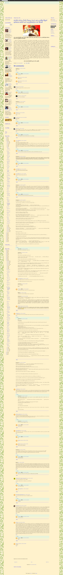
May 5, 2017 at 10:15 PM (22, 156)
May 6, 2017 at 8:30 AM (25, 150)
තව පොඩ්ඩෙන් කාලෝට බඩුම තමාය (8, 221)
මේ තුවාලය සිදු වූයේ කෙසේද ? (8, 173)
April (7, 347)
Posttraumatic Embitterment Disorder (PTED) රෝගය (8, 204)
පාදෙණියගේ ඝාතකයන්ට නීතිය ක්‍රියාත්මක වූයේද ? (8, 162)
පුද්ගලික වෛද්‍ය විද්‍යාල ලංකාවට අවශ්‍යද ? (8, 218)
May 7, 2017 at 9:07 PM (27, 494)
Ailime (31, 573)
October (8, 229)
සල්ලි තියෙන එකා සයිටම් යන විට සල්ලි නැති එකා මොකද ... (8, 195)
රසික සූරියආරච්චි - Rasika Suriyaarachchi (21, 478)
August (8, 227)
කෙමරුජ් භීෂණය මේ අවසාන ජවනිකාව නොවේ (8, 200)
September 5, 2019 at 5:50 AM (22, 543)
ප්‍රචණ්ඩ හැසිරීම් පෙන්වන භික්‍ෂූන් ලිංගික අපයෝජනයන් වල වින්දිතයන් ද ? (8, 75)
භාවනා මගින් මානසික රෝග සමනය (8, 167)
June (7, 267)
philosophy (52, 30)
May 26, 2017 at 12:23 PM (23, 505)
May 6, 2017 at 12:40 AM (22, 313)
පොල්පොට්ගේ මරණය (8, 183)
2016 (6, 139)
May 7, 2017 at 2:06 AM (21, 462)
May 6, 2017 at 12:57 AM (24, 414)
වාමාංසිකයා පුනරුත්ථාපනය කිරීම (8, 181)
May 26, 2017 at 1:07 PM (25, 516)
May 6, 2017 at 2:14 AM (25, 278)
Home (6, 133)
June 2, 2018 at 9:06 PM (23, 95)
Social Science (53, 33)
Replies (17, 72)
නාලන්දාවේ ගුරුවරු (10, 99)
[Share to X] (27, 63)
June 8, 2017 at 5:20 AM (22, 522)
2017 (6, 140)
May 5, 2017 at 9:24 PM (21, 128)
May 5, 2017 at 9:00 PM (21, 112)
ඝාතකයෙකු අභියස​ (8, 188)
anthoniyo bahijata (18, 414)
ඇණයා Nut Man (20, 278)
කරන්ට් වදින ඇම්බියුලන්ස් (8, 175)
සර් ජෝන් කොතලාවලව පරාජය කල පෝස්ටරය (10, 84)
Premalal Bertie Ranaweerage (20, 494)
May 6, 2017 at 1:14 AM (24, 252)
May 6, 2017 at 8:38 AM (25, 424)
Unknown (17, 112)
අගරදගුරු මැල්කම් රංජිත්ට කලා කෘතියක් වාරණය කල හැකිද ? (8, 153)
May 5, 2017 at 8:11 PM (20, 86)
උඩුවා (16, 86)
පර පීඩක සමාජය (8, 190)
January (8, 141)
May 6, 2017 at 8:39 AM (25, 436)
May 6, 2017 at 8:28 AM (25, 73)
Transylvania (19, 73)
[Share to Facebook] (28, 63)
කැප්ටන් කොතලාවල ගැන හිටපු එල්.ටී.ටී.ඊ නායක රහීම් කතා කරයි (10, 40)
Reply (16, 70)
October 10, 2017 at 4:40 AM (23, 77)
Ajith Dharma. (17, 505)
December (8, 231)
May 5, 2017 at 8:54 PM (22, 101)
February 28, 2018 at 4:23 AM (24, 440)
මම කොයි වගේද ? (18, 117)
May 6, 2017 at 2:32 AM (23, 430)
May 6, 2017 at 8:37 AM (25, 194)
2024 (6, 239)
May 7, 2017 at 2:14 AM (30, 478)
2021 (6, 255)
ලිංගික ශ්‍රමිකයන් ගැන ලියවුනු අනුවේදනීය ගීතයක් (8, 178)
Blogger (36, 573)
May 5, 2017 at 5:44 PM (22, 68)
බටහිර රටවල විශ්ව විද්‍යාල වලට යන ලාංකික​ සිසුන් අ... (8, 157)
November (8, 230)
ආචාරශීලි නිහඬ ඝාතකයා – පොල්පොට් (8, 148)
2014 (6, 137)
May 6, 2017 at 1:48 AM (24, 318)
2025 (6, 240)
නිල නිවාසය (8, 206)
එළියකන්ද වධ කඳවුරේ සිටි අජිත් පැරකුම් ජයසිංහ (10, 57)
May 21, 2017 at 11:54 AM (24, 296)
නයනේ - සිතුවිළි (18, 140)
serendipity (17, 313)
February (8, 349)
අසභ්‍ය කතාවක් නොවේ (8, 223)
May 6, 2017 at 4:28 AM (22, 449)
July (7, 266)
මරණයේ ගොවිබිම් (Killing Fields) (8, 170)
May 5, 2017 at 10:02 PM (23, 140)
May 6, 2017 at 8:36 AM (25, 179)
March (7, 348)
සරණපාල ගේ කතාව (8, 191)
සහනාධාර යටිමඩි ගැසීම (8, 210)
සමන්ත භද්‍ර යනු (8, 343)
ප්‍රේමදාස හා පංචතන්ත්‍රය (8, 159)
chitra (18, 77)
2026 (6, 241)
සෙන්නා (17, 128)
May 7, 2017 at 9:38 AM (25, 472)
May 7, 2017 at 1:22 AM (23, 292)
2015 (6, 138)
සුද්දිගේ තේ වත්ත (8, 198)
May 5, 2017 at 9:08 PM (24, 117)
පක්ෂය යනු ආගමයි (8, 165)
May (7, 268)
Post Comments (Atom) (33, 564)
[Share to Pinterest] (29, 63)
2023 (6, 238)
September (8, 228)
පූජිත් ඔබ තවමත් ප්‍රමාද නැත (8, 209)
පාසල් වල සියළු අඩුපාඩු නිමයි (8, 213)
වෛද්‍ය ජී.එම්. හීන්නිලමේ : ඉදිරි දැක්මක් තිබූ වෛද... (8, 185)
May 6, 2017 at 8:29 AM (25, 134)
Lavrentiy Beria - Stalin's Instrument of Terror (10, 66)
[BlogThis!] (26, 63)
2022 (6, 237)
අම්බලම (19, 95)
